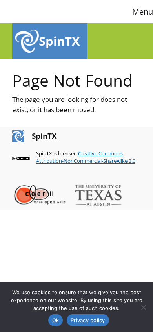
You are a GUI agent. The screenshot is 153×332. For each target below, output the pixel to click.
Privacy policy (88, 320)
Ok (55, 320)
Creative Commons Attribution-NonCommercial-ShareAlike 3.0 (85, 157)
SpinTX (59, 41)
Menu (142, 11)
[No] (143, 307)
